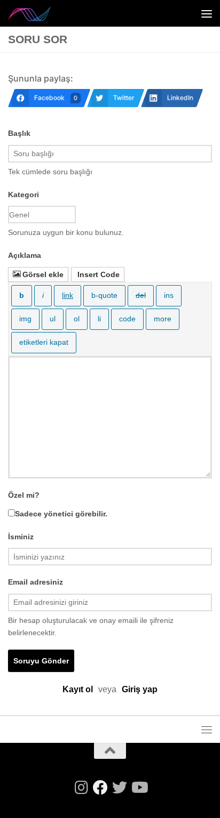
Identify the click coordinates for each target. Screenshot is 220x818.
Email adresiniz (35, 582)
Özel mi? (24, 495)
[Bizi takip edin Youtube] (138, 787)
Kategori (23, 194)
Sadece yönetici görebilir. (61, 513)
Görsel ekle (43, 274)
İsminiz (21, 536)
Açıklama (24, 255)
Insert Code (98, 274)
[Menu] (206, 13)
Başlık (19, 133)
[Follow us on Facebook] (100, 787)
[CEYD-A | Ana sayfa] (37, 13)
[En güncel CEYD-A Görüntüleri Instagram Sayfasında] (81, 787)
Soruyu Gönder (41, 661)
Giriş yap (140, 689)
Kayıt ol (77, 689)
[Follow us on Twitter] (119, 787)
